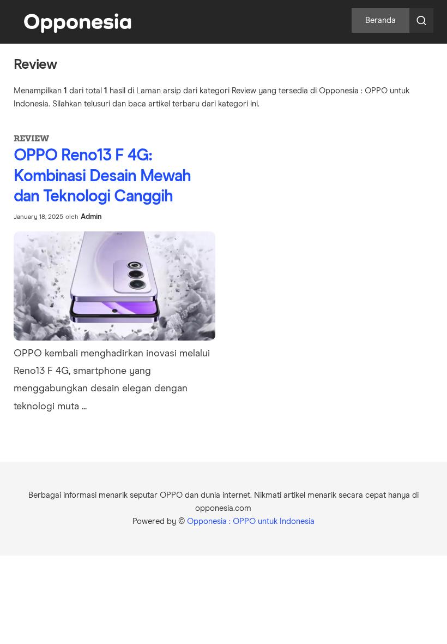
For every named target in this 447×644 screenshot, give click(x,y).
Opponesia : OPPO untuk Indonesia (251, 521)
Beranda (380, 20)
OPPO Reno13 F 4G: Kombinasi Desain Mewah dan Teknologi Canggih (102, 176)
